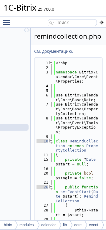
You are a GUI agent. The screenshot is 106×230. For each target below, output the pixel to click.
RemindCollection (77, 198)
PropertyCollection (77, 148)
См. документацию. (53, 51)
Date (91, 159)
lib (65, 225)
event (93, 225)
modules (26, 225)
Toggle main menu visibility (7, 22)
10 (42, 141)
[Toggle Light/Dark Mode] (102, 22)
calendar (48, 225)
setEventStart (75, 192)
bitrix (8, 225)
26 (42, 187)
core (78, 225)
